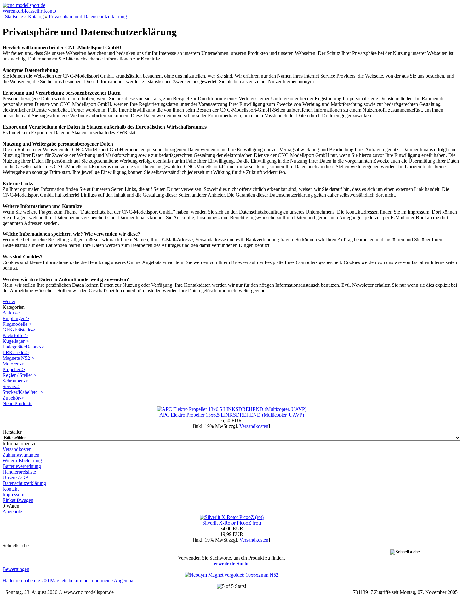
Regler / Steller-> (20, 375)
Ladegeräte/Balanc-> (23, 346)
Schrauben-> (15, 380)
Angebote (12, 511)
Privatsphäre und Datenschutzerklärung (88, 16)
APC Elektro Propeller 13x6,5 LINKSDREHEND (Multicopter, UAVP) (231, 414)
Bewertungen (16, 569)
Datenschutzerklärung (24, 483)
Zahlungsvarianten (21, 454)
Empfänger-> (16, 318)
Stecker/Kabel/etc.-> (23, 392)
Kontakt (11, 489)
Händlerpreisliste (19, 471)
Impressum (13, 494)
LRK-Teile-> (16, 352)
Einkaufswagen (18, 500)
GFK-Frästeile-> (19, 329)
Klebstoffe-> (15, 335)
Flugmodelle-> (17, 324)
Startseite (14, 16)
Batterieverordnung (22, 466)
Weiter (9, 301)
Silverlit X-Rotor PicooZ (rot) (231, 523)
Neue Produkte (17, 403)
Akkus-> (11, 312)
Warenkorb (14, 11)
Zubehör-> (13, 397)
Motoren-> (13, 363)
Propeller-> (14, 369)
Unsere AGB (16, 477)
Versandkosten (17, 449)
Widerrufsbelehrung (22, 460)
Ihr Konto (46, 11)
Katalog (36, 16)
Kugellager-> (16, 341)
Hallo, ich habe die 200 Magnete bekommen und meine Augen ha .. (70, 580)
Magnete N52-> (18, 358)
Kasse (31, 11)
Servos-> (11, 386)
